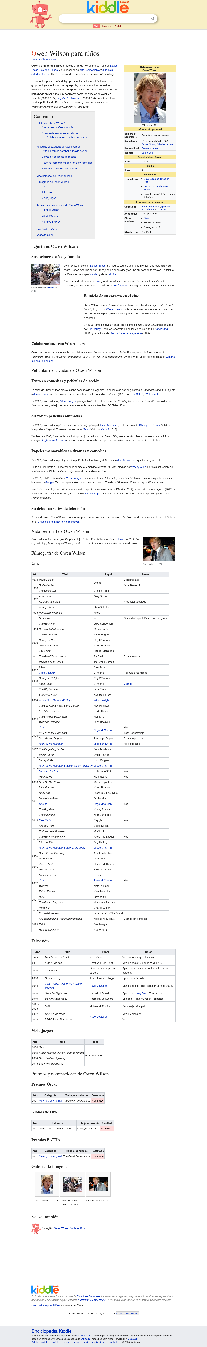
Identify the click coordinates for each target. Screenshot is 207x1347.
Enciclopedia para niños (44, 59)
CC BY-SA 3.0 (83, 1335)
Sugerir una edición (127, 1313)
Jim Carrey (94, 329)
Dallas (145, 144)
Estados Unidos (165, 144)
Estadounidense (150, 148)
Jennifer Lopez (92, 493)
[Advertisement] (103, 39)
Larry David (142, 993)
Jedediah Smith (103, 744)
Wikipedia (86, 1338)
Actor (144, 206)
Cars (146, 217)
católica (112, 274)
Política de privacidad (94, 1342)
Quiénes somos (71, 1342)
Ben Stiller (137, 394)
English (118, 26)
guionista (166, 206)
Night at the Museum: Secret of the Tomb (62, 847)
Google (49, 482)
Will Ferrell (151, 394)
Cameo (128, 683)
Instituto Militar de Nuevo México (156, 188)
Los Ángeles (120, 285)
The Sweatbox (47, 672)
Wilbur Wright (101, 700)
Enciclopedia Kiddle (88, 1296)
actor (82, 70)
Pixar (151, 425)
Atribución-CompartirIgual (92, 1300)
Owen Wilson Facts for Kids (69, 1228)
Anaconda (162, 329)
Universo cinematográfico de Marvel (58, 521)
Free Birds (45, 820)
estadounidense (40, 74)
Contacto (113, 1342)
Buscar (153, 18)
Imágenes (106, 26)
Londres (50, 287)
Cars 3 (105, 429)
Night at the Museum (69, 98)
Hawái (120, 539)
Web (96, 26)
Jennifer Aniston (126, 460)
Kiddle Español (39, 1342)
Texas (152, 144)
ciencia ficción (118, 333)
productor (161, 209)
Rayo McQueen (109, 425)
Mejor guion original (50, 1100)
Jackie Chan (40, 394)
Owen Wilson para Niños (45, 1305)
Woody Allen (138, 467)
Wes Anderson (114, 309)
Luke (98, 281)
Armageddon (134, 333)
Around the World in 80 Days (55, 700)
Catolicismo (147, 152)
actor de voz (148, 209)
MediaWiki (132, 1338)
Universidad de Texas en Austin (156, 180)
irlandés (94, 274)
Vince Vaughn (68, 401)
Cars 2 (87, 429)
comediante (154, 206)
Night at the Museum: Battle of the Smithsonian (66, 765)
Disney (143, 425)
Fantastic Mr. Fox (48, 771)
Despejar (146, 18)
